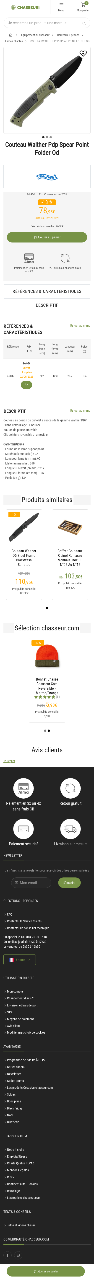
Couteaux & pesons (68, 35)
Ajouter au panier (48, 237)
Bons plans (14, 1101)
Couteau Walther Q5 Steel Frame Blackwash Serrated (24, 555)
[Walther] (47, 176)
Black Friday (14, 1108)
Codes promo (15, 1081)
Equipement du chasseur (35, 35)
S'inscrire (69, 883)
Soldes (11, 1094)
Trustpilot (9, 761)
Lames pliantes (14, 41)
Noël (10, 1115)
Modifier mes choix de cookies (26, 1032)
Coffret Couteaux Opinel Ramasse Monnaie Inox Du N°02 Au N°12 (70, 555)
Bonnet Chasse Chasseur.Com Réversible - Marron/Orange (47, 684)
